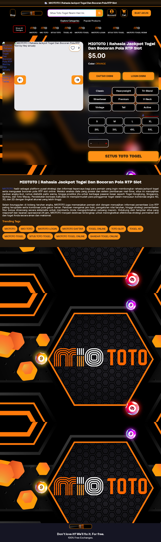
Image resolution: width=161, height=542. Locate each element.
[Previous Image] (20, 79)
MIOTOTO (7, 188)
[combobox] (72, 13)
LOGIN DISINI (138, 76)
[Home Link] (31, 13)
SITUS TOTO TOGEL (123, 156)
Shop (12, 15)
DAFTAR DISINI (104, 76)
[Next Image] (77, 79)
